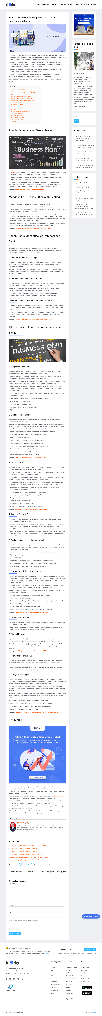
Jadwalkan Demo (55, 984)
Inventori (68, 984)
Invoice (68, 970)
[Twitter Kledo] (14, 979)
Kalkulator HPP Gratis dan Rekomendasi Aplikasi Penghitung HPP (83, 138)
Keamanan (54, 981)
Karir (52, 973)
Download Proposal (56, 990)
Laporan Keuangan (71, 978)
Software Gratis (85, 967)
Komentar (12, 883)
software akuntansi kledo (35, 866)
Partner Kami (54, 987)
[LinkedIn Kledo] (22, 979)
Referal (68, 987)
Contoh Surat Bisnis (86, 973)
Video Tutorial (54, 978)
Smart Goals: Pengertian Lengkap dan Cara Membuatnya (31, 612)
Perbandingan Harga (71, 967)
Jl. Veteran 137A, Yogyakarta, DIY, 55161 (18, 974)
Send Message (90, 949)
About (11, 818)
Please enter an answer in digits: (18, 923)
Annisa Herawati (22, 822)
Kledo (94, 1012)
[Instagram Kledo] (10, 979)
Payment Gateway (70, 999)
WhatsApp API (85, 978)
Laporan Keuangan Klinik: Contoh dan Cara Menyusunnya (83, 193)
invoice (43, 801)
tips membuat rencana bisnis (51, 866)
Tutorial (53, 976)
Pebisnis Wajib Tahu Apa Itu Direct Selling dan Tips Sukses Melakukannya (36, 712)
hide (17, 86)
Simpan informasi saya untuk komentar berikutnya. (25, 920)
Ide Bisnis (54, 4)
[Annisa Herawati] (13, 832)
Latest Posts (18, 818)
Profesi (86, 4)
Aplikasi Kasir (69, 993)
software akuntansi (58, 796)
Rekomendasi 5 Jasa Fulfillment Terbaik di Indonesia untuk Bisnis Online (84, 207)
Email (11, 912)
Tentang (53, 967)
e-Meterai (68, 1001)
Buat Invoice (84, 970)
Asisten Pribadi (70, 996)
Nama (11, 905)
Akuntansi (78, 4)
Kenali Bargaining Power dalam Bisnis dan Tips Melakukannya (33, 651)
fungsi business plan (25, 864)
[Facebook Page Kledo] (6, 979)
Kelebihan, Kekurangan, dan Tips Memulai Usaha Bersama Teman (34, 319)
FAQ (52, 996)
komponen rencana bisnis (42, 864)
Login (52, 993)
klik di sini (47, 953)
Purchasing (69, 973)
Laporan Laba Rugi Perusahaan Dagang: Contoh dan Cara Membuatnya (84, 185)
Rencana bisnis (13, 172)
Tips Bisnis (62, 4)
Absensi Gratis (85, 981)
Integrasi (68, 990)
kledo (32, 864)
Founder (93, 4)
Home (38, 4)
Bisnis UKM (45, 4)
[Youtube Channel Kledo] (18, 979)
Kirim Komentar (14, 933)
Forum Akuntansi (85, 976)
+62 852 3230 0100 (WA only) (15, 968)
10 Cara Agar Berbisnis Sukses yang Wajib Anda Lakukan (31, 509)
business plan (15, 864)
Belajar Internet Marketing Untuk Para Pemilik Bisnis (30, 189)
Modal (70, 4)
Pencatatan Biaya (70, 976)
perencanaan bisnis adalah (20, 866)
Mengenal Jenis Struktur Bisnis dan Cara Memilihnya (31, 457)
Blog (52, 970)
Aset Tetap (69, 981)
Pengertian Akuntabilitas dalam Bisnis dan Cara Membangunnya (33, 228)
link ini (44, 813)
